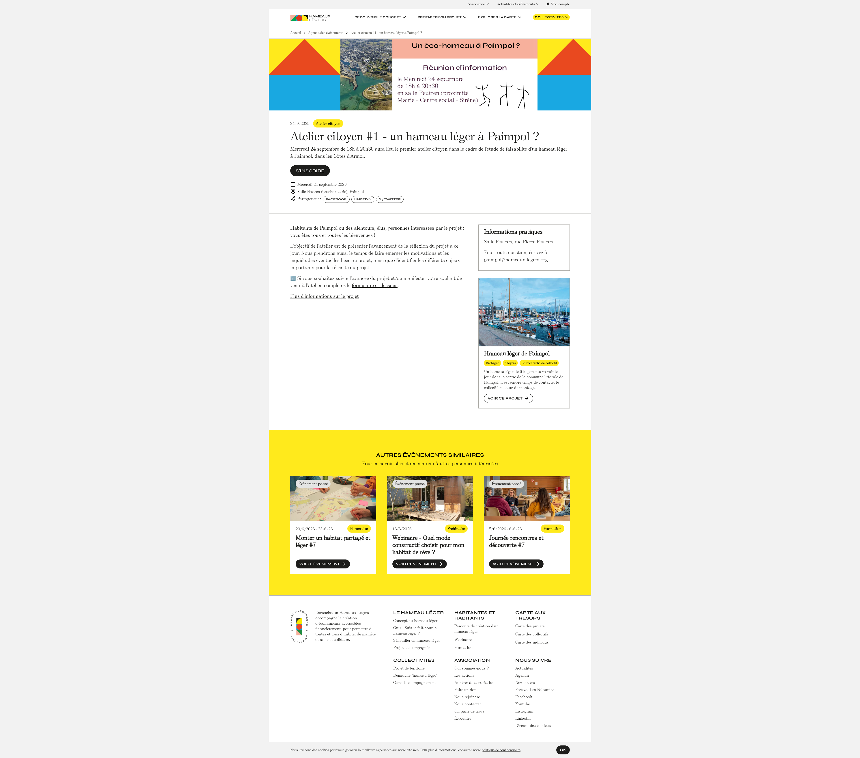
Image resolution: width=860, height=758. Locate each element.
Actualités (524, 668)
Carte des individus (532, 642)
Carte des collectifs (531, 634)
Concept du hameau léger (415, 620)
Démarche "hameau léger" (415, 675)
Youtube (522, 704)
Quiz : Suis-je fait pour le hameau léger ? (414, 630)
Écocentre (462, 718)
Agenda (522, 675)
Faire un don (465, 689)
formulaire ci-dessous (375, 285)
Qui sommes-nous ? (471, 668)
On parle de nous (469, 711)
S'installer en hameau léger (416, 640)
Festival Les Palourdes (534, 689)
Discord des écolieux (533, 725)
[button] (381, 17)
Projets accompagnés (411, 647)
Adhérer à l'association (474, 682)
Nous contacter (467, 704)
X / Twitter (390, 199)
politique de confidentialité (501, 750)
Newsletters (525, 682)
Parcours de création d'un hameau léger (476, 629)
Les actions (464, 675)
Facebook (336, 199)
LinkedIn (363, 199)
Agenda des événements (325, 33)
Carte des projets (530, 626)
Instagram (524, 711)
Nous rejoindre (467, 697)
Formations (464, 647)
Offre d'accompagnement (414, 682)
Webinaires (463, 639)
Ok (563, 750)
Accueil (295, 33)
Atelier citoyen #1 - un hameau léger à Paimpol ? (386, 33)
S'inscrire (310, 170)
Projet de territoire (409, 668)
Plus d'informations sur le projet (324, 296)
